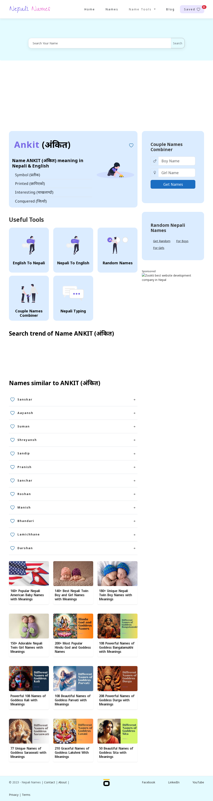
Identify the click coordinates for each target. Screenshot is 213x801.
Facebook (148, 782)
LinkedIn (174, 782)
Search (177, 43)
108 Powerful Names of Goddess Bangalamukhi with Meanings (116, 647)
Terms (26, 795)
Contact (49, 782)
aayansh (25, 413)
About (62, 782)
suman (23, 426)
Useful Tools (26, 219)
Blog (170, 9)
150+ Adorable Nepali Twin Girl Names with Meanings (26, 647)
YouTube (198, 782)
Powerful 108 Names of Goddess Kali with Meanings (28, 700)
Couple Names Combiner (167, 146)
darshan (25, 548)
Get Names (173, 184)
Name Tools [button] (141, 9)
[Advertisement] (106, 96)
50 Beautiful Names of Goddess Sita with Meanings (116, 752)
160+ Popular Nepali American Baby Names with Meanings (27, 595)
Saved (194, 8)
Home (89, 9)
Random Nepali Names (168, 227)
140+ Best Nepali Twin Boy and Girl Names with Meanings (71, 595)
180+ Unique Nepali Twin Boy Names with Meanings (115, 595)
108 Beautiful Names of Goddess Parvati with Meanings (72, 700)
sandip (23, 453)
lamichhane (28, 534)
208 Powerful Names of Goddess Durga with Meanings (116, 700)
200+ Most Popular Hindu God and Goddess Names (73, 647)
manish (24, 507)
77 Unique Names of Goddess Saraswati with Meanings (28, 752)
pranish (24, 467)
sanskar (24, 399)
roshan (24, 494)
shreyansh (27, 440)
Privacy (14, 795)
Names (111, 9)
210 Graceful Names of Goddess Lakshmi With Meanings (72, 752)
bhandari (25, 521)
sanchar (24, 480)
